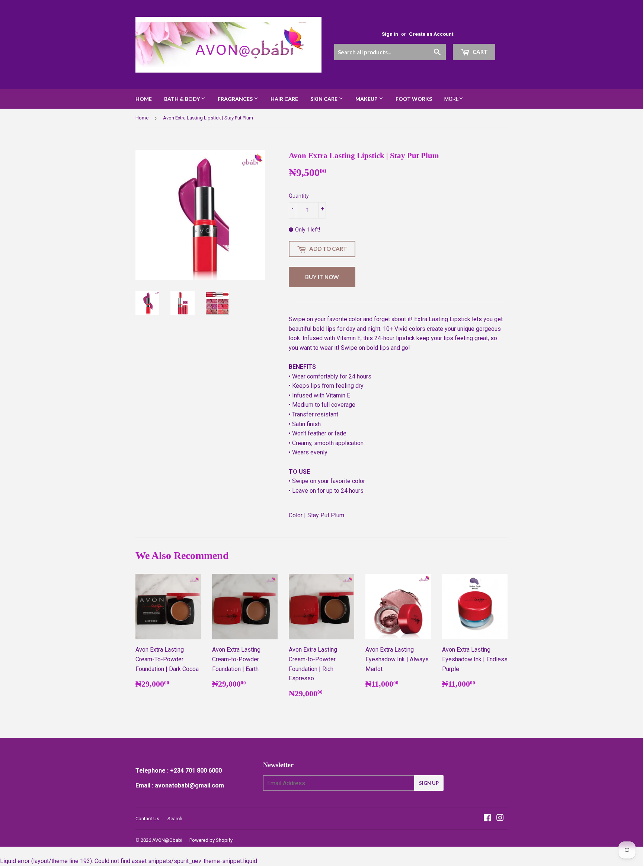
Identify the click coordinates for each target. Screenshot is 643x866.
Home (143, 99)
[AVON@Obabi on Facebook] (487, 818)
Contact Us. (147, 818)
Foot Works (414, 99)
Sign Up (429, 783)
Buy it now (322, 277)
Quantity (299, 196)
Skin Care (324, 99)
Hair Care (284, 99)
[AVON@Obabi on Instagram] (500, 818)
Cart (479, 51)
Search (174, 818)
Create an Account (431, 34)
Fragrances (236, 99)
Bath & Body (182, 99)
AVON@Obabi (167, 840)
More (451, 99)
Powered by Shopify (211, 840)
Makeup (367, 99)
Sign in (390, 34)
